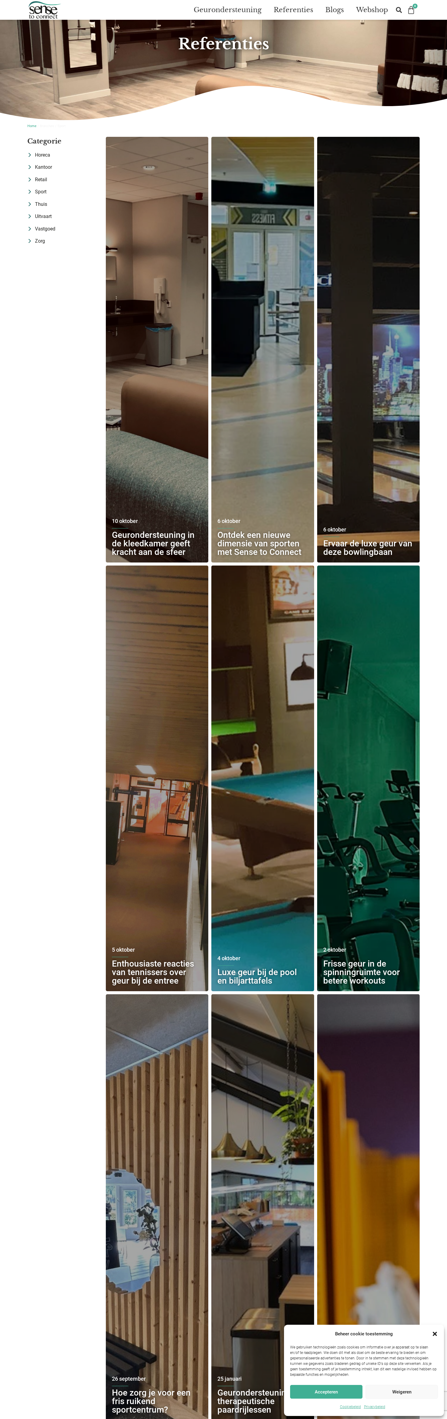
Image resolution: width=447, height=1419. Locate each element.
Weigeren (401, 1392)
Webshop (372, 10)
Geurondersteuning (228, 10)
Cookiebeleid (350, 1407)
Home (31, 126)
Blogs (334, 10)
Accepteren (326, 1392)
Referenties (293, 10)
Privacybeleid (374, 1407)
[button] (435, 1334)
